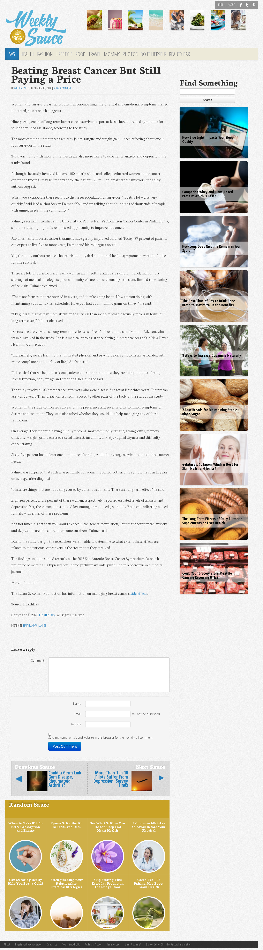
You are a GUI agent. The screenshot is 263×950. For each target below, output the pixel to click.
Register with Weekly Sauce (28, 944)
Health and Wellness (34, 625)
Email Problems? (133, 944)
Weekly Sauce (21, 88)
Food (80, 54)
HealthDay (47, 614)
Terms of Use (113, 944)
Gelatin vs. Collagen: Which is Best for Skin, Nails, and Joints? (210, 466)
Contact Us (52, 944)
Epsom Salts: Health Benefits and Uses (67, 825)
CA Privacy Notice (93, 944)
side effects (138, 593)
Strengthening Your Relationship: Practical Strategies (67, 883)
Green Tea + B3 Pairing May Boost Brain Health (149, 883)
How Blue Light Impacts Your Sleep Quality (208, 139)
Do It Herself (153, 54)
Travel (94, 54)
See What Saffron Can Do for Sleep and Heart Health (107, 826)
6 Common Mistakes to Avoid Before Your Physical (148, 826)
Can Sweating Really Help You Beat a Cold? (25, 881)
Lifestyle (64, 54)
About (231, 5)
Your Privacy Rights (71, 944)
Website (75, 724)
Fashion (45, 54)
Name (77, 704)
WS (12, 54)
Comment (37, 660)
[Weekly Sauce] (43, 28)
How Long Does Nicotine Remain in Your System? (211, 248)
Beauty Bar (179, 54)
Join (220, 5)
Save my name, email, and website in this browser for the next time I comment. (100, 737)
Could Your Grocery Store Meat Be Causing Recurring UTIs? (207, 575)
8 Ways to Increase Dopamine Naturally (211, 355)
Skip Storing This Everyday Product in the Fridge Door (108, 883)
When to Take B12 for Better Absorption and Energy (25, 826)
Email (77, 714)
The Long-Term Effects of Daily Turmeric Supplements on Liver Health (212, 520)
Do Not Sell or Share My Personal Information (168, 944)
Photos (130, 54)
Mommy (112, 54)
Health (27, 54)
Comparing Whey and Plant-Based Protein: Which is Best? (207, 193)
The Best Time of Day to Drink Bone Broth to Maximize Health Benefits (208, 302)
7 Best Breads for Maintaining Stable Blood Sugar (209, 411)
